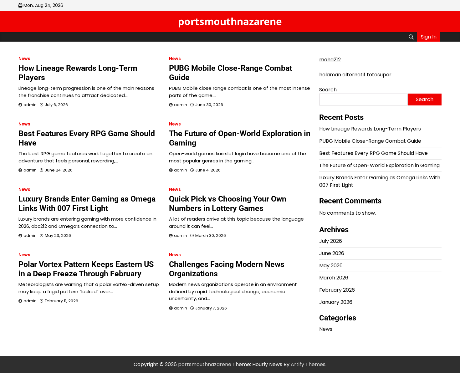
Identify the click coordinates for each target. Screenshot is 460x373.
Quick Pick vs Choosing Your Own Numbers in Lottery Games (227, 203)
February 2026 (337, 290)
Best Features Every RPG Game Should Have (373, 153)
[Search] (411, 37)
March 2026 (333, 277)
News (24, 59)
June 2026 (331, 253)
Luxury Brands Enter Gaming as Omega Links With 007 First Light (87, 203)
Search (328, 89)
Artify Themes (308, 364)
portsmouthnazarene (230, 21)
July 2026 (330, 241)
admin (30, 104)
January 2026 (335, 302)
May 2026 (331, 265)
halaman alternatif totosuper (355, 74)
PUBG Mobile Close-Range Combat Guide (370, 141)
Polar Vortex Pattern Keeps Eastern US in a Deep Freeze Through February (86, 269)
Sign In (429, 36)
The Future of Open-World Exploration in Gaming (379, 165)
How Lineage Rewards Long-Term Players (370, 128)
